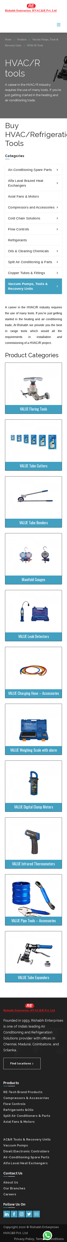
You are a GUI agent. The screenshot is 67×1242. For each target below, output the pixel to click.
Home (8, 39)
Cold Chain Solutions (24, 218)
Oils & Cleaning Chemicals (28, 251)
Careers (9, 1194)
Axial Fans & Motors (23, 196)
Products (21, 39)
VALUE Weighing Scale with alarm (32, 717)
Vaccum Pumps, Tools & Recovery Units (28, 286)
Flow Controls (18, 229)
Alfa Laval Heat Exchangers (25, 1163)
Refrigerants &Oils (18, 1110)
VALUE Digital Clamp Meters (32, 772)
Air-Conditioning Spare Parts (30, 170)
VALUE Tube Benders (32, 490)
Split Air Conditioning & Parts (30, 262)
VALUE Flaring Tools (32, 374)
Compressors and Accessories (31, 207)
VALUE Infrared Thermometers (32, 829)
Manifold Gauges (32, 545)
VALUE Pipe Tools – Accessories (32, 888)
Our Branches (14, 1188)
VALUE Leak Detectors (32, 603)
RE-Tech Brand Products (22, 1092)
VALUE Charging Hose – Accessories (32, 658)
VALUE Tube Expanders (32, 943)
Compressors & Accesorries (26, 1098)
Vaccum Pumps (15, 1145)
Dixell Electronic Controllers (26, 1151)
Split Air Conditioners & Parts (26, 1116)
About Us (10, 1182)
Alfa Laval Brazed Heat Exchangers (25, 183)
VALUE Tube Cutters (32, 433)
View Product (31, 404)
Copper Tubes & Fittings (26, 273)
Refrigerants (17, 240)
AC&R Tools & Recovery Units (27, 1139)
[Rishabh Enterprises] (31, 8)
